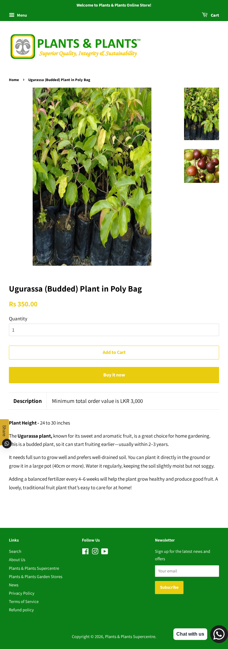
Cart (214, 15)
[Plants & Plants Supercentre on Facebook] (85, 552)
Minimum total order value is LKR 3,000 (97, 400)
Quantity (18, 318)
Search (15, 551)
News (13, 585)
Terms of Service (24, 601)
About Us (17, 559)
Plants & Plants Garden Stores (35, 576)
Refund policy (21, 609)
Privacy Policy (21, 593)
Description (27, 400)
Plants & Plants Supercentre (34, 568)
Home (14, 80)
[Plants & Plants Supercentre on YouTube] (104, 552)
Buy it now (114, 375)
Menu (21, 15)
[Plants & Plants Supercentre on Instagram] (95, 552)
